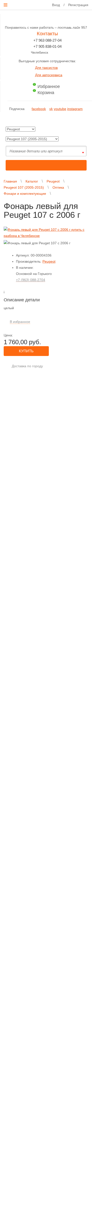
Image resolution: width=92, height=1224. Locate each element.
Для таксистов (46, 68)
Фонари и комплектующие (25, 194)
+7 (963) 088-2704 (30, 280)
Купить (26, 351)
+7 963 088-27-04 (47, 40)
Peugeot (53, 181)
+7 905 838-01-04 (47, 46)
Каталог (32, 181)
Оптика (58, 187)
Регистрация (78, 5)
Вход (56, 5)
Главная (10, 181)
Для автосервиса (48, 75)
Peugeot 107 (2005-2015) (24, 187)
